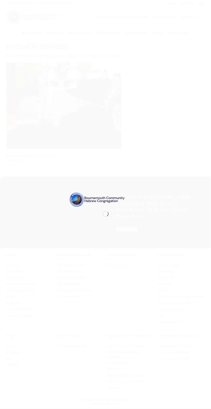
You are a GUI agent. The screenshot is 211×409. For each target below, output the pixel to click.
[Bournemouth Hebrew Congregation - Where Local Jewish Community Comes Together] (106, 199)
